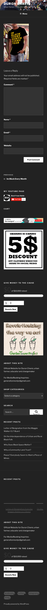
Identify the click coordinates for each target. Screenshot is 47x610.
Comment (9, 85)
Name (7, 119)
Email (7, 132)
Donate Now (10, 309)
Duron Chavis (17, 4)
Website (7, 145)
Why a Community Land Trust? (17, 450)
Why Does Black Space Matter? (17, 445)
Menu (24, 14)
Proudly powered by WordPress (16, 604)
